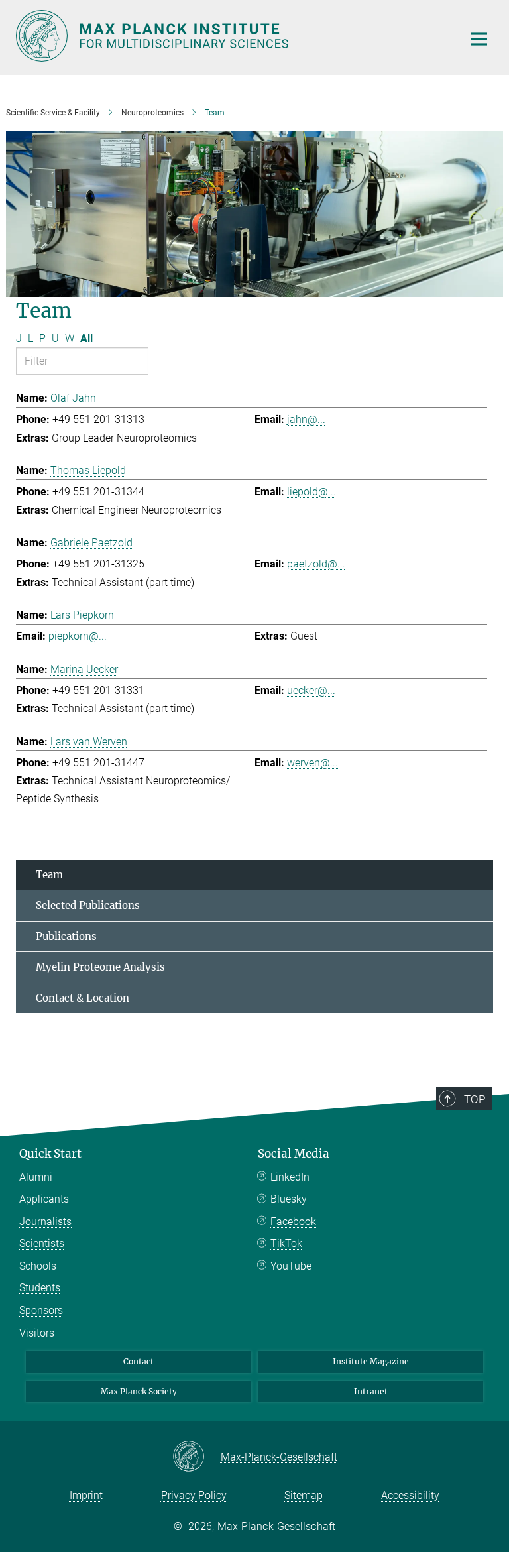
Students (39, 1288)
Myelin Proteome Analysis (100, 967)
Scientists (41, 1243)
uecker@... (311, 690)
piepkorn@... (77, 636)
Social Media (293, 1153)
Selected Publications (88, 905)
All (86, 338)
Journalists (45, 1221)
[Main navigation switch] (479, 39)
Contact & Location (82, 998)
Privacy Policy (194, 1495)
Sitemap (303, 1495)
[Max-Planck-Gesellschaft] (196, 1457)
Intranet (371, 1391)
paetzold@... (316, 564)
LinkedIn (290, 1177)
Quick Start (50, 1153)
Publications (66, 936)
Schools (37, 1266)
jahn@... (306, 419)
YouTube (290, 1266)
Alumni (35, 1177)
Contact (138, 1361)
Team (49, 874)
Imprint (86, 1495)
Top (474, 1099)
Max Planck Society (139, 1391)
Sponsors (41, 1310)
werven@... (312, 762)
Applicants (44, 1199)
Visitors (36, 1333)
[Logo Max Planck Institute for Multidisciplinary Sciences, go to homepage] (231, 36)
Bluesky (288, 1199)
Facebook (293, 1221)
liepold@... (311, 491)
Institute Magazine (371, 1361)
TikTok (286, 1243)
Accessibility (410, 1495)
